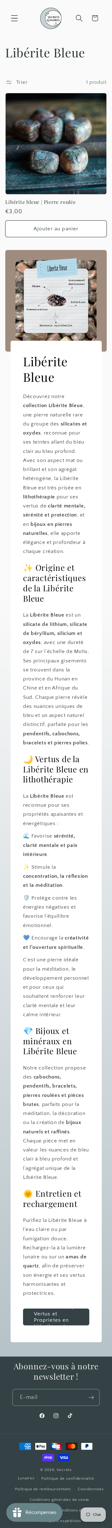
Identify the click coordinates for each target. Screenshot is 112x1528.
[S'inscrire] (91, 1397)
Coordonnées (91, 1489)
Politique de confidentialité (67, 1478)
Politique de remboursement (43, 1489)
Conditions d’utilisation (79, 1510)
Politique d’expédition (59, 1521)
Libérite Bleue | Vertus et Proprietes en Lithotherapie (53, 1317)
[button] (14, 18)
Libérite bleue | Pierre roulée (40, 202)
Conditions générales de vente (59, 1499)
